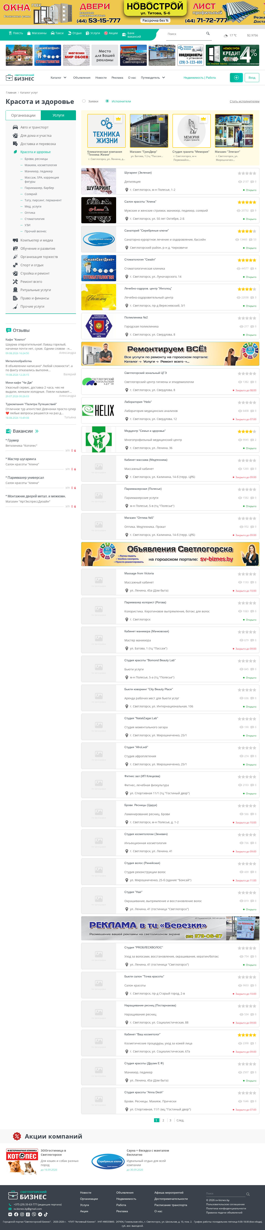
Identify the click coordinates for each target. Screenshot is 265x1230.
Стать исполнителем (244, 101)
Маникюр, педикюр (39, 171)
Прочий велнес (36, 231)
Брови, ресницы (36, 159)
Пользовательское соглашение (225, 1204)
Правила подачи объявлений (224, 1212)
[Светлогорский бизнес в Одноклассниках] (28, 1214)
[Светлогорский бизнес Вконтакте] (10, 1214)
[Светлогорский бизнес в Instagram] (22, 1214)
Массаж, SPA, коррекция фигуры (42, 179)
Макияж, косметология (41, 165)
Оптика (30, 213)
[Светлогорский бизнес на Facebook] (16, 1214)
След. (180, 1120)
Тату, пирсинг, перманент (43, 200)
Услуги (58, 115)
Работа (211, 77)
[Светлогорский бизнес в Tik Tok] (46, 1214)
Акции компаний (53, 1136)
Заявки (93, 101)
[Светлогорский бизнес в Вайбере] (34, 1214)
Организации (23, 115)
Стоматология (35, 219)
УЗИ (27, 225)
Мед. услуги (33, 206)
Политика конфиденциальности (226, 1208)
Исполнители (121, 101)
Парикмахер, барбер (39, 188)
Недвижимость (194, 77)
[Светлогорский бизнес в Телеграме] (40, 1214)
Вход (252, 77)
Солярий (31, 194)
